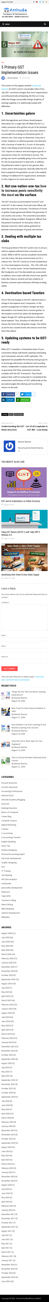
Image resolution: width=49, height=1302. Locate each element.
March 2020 (6, 1117)
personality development (12, 887)
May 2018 (5, 1197)
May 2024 (5, 1025)
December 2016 (8, 1264)
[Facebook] (34, 1)
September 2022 (8, 1080)
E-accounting (7, 833)
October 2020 (7, 1092)
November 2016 (8, 1268)
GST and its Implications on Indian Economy (20, 501)
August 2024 (6, 1013)
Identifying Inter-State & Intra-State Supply (20, 574)
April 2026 (5, 950)
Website (4, 657)
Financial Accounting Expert (13, 854)
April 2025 (5, 996)
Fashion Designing (9, 850)
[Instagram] (43, 1)
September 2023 (8, 1059)
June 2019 (5, 1151)
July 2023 (5, 1067)
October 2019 (7, 1138)
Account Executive (9, 783)
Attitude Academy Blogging (13, 799)
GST (2, 62)
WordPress (29, 1298)
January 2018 (7, 1210)
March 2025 (6, 1000)
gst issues (19, 414)
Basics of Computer (9, 812)
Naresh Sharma (13, 78)
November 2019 (8, 1134)
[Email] (46, 1)
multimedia (6, 883)
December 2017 (8, 1214)
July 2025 (5, 987)
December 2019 (8, 1130)
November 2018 (8, 1180)
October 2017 (7, 1222)
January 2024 (7, 1042)
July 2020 (5, 1101)
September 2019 (8, 1143)
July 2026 (5, 937)
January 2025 (7, 1008)
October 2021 (7, 1088)
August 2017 (6, 1231)
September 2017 (8, 1226)
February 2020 (7, 1122)
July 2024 (5, 1017)
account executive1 (9, 787)
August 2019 (6, 1147)
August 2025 (6, 983)
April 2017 (5, 1247)
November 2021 (8, 1084)
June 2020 (5, 1105)
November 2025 (8, 971)
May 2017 (5, 1243)
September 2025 (8, 979)
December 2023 (8, 1046)
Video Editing (7, 904)
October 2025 (7, 975)
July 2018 (5, 1189)
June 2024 (5, 1021)
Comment (5, 603)
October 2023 (7, 1055)
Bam (39, 1298)
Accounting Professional (11, 791)
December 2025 (8, 966)
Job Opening (6, 875)
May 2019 (5, 1155)
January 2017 (7, 1260)
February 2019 (7, 1168)
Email (4, 646)
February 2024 (7, 1038)
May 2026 (5, 946)
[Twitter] (40, 1)
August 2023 (6, 1063)
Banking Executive (9, 808)
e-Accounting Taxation (11, 837)
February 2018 (7, 1206)
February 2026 (7, 958)
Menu (7, 24)
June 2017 (5, 1239)
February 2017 (7, 1256)
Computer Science (9, 820)
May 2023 (5, 1071)
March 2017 (6, 1252)
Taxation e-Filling (8, 900)
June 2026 (5, 941)
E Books (4, 829)
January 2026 (7, 962)
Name (4, 635)
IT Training (6, 871)
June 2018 (5, 1193)
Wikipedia (5, 917)
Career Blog (6, 816)
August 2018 (6, 1185)
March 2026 (6, 954)
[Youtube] (37, 1)
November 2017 (8, 1218)
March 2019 (6, 1164)
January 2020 (7, 1126)
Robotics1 (5, 892)
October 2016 (7, 1273)
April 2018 (5, 1201)
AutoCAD (5, 803)
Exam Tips (5, 845)
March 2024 (6, 1034)
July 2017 (5, 1235)
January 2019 (7, 1172)
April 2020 (5, 1113)
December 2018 (8, 1176)
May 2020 (5, 1109)
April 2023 (5, 1076)
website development (10, 913)
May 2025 (5, 992)
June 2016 (5, 1281)
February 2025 (7, 1004)
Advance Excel (7, 795)
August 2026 (6, 933)
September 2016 (8, 1277)
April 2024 (5, 1029)
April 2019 (5, 1159)
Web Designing (7, 908)
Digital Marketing (8, 824)
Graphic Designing (9, 862)
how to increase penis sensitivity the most (23, 190)
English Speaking (8, 841)
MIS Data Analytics (9, 879)
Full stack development (11, 858)
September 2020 (8, 1096)
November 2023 (8, 1050)
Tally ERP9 (5, 896)
